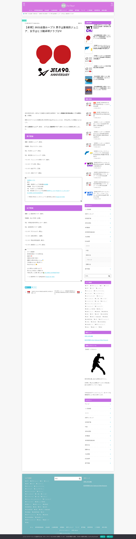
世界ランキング (63, 10)
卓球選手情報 (89, 319)
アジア (92, 288)
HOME (25, 13)
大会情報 (87, 236)
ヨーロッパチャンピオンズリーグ (93, 303)
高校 (101, 327)
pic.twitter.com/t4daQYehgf (52, 272)
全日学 (97, 314)
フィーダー (104, 298)
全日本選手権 (105, 314)
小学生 (34, 287)
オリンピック (89, 290)
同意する (103, 536)
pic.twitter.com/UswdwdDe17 (35, 192)
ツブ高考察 (89, 10)
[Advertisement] (53, 98)
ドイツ (88, 246)
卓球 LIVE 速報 (89, 336)
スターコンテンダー (90, 296)
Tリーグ (83, 10)
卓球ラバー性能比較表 (96, 316)
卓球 (87, 316)
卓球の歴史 (104, 10)
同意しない (109, 536)
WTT (87, 288)
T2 (101, 285)
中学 (92, 314)
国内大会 (35, 13)
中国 (87, 250)
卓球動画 (71, 10)
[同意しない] (134, 536)
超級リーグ (94, 327)
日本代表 (94, 321)
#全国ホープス (31, 180)
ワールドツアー (99, 306)
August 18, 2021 (60, 196)
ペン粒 (97, 301)
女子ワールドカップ (104, 319)
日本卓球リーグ (89, 324)
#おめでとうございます (62, 190)
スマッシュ (100, 296)
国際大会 (88, 264)
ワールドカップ (89, 306)
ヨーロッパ (104, 301)
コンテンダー (89, 293)
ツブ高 (97, 298)
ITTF (87, 285)
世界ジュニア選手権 (90, 309)
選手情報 (77, 10)
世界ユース (100, 309)
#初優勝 (46, 184)
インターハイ (100, 288)
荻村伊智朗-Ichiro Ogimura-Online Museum (96, 340)
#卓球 (48, 190)
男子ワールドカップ (100, 324)
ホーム (30, 10)
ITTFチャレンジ (94, 285)
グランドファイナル (99, 290)
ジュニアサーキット (99, 293)
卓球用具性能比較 (38, 10)
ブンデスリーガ (89, 301)
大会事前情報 (54, 10)
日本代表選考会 (102, 321)
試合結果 (47, 10)
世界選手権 (97, 10)
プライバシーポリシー (64, 530)
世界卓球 (98, 311)
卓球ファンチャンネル (65, 533)
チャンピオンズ (89, 298)
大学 (96, 319)
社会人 (87, 327)
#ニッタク (53, 190)
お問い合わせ (75, 530)
